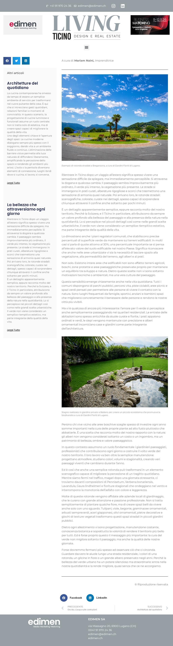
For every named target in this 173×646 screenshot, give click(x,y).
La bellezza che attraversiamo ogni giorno (26, 209)
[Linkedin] (123, 6)
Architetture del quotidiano (22, 85)
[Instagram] (113, 6)
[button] (86, 47)
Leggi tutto (13, 183)
